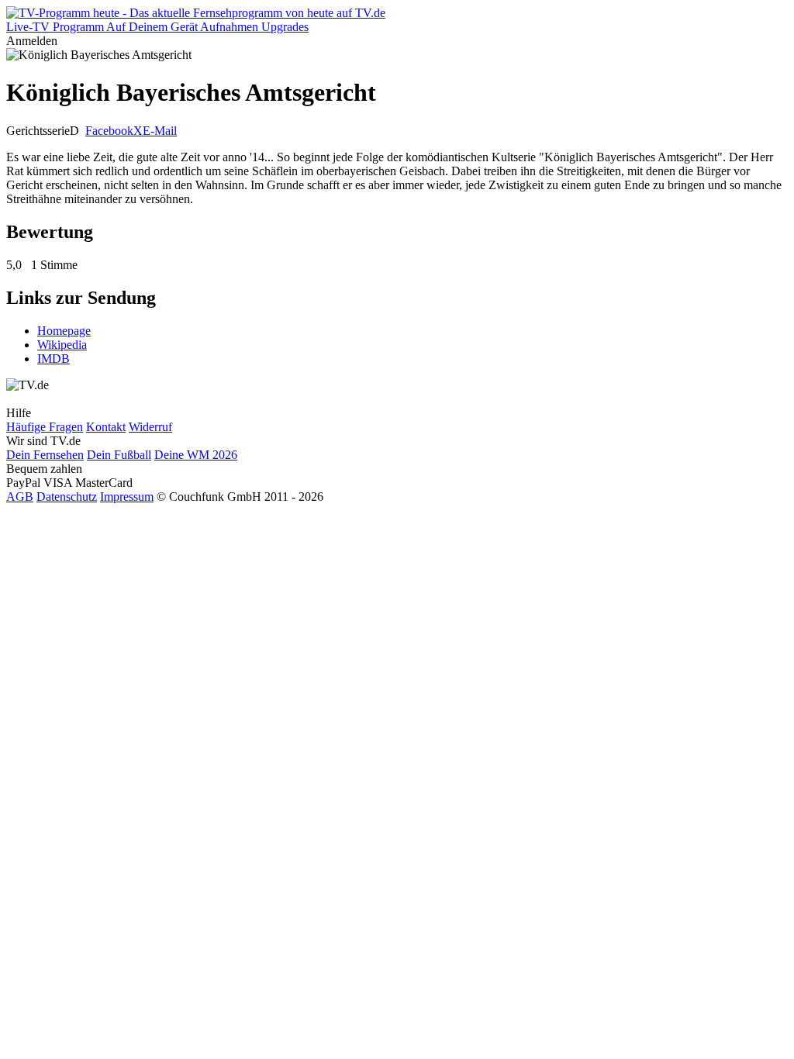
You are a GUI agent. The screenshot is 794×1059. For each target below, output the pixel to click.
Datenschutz (66, 496)
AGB (19, 496)
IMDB (53, 358)
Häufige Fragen (44, 426)
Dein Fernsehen (45, 454)
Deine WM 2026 (195, 454)
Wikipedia (62, 344)
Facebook (109, 130)
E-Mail (160, 130)
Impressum (127, 496)
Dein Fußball (119, 454)
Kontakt (106, 426)
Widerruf (150, 426)
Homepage (64, 330)
